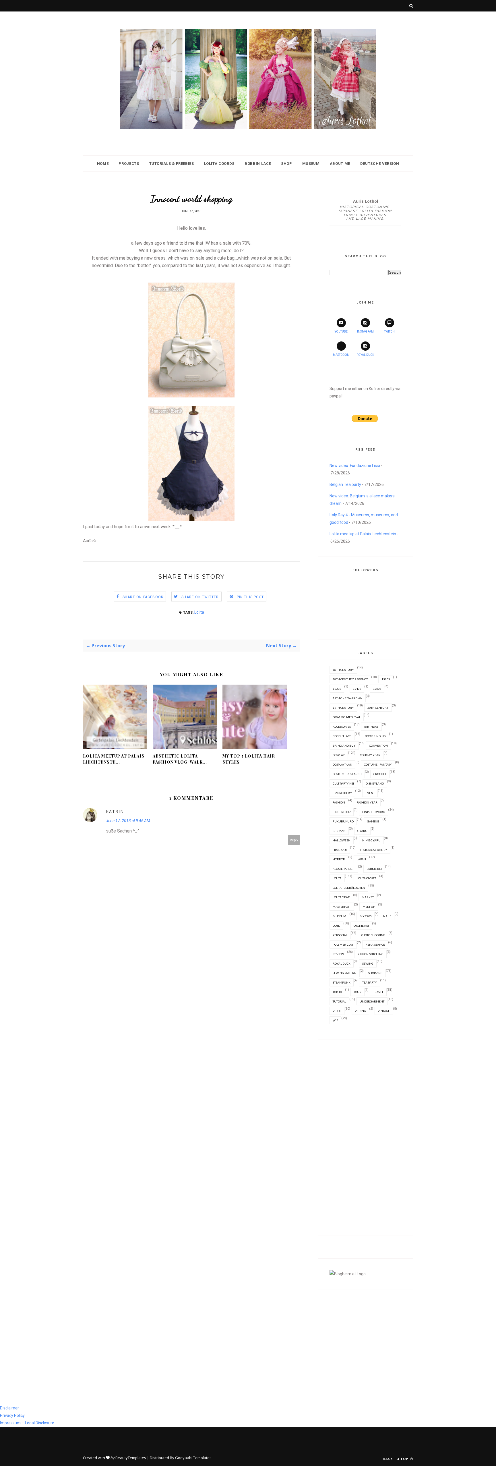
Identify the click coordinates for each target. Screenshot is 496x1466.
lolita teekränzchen (349, 887)
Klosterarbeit (344, 868)
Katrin (115, 811)
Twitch (389, 331)
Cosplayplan (342, 764)
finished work (373, 812)
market (368, 897)
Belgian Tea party (345, 484)
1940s (357, 688)
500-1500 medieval (347, 717)
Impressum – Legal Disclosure (27, 1423)
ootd (336, 925)
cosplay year (370, 755)
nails (387, 916)
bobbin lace (342, 736)
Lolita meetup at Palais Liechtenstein (363, 534)
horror (339, 859)
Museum (311, 163)
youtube (341, 331)
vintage (384, 1011)
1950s (377, 688)
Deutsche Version (379, 163)
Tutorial (339, 1001)
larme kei (374, 868)
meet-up (369, 906)
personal (340, 935)
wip (335, 1020)
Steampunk (341, 982)
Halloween (341, 840)
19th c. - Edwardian (348, 698)
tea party (369, 982)
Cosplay (339, 755)
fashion (339, 802)
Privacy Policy (12, 1415)
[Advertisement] (365, 1137)
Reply (294, 840)
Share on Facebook (143, 597)
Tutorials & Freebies (171, 163)
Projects (129, 163)
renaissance (375, 944)
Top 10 (337, 992)
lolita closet (366, 878)
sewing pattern (344, 973)
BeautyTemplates (130, 1457)
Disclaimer (9, 1408)
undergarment (372, 1001)
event (370, 793)
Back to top (396, 1459)
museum (339, 916)
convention (378, 745)
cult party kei (343, 783)
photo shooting (373, 935)
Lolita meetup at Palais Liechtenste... (113, 759)
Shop (286, 163)
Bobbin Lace (258, 163)
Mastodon (341, 354)
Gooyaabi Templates (193, 1457)
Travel (378, 992)
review (338, 954)
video (337, 1011)
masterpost (342, 906)
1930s (337, 688)
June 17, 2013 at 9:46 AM (128, 820)
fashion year (367, 802)
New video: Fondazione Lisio (355, 465)
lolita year (341, 897)
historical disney (373, 849)
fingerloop (341, 812)
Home (103, 163)
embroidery (342, 793)
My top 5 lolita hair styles (248, 759)
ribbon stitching (370, 954)
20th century (378, 707)
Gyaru (362, 831)
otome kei (361, 925)
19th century (343, 707)
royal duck (341, 963)
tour (357, 992)
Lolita (199, 612)
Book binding (375, 736)
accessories (342, 726)
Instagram (365, 331)
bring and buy (344, 745)
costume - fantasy (378, 764)
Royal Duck (365, 354)
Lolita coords (219, 163)
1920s (385, 679)
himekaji (340, 849)
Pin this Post (250, 597)
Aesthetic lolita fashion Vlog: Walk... (180, 759)
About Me (340, 163)
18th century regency (350, 679)
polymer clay (343, 944)
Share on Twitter (200, 597)
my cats (365, 916)
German (339, 831)
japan (361, 859)
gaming (373, 821)
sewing (367, 963)
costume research (347, 774)
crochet (379, 774)
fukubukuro (343, 821)
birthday (371, 726)
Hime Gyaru (371, 840)
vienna (360, 1011)
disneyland (375, 783)
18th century (343, 669)
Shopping (375, 973)
